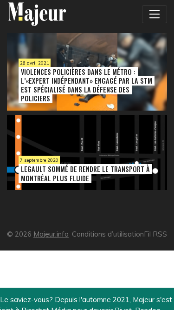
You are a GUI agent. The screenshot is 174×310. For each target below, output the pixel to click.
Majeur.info (51, 234)
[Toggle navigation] (154, 14)
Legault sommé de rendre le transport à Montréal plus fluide (85, 173)
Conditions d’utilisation (108, 234)
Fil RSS (155, 234)
